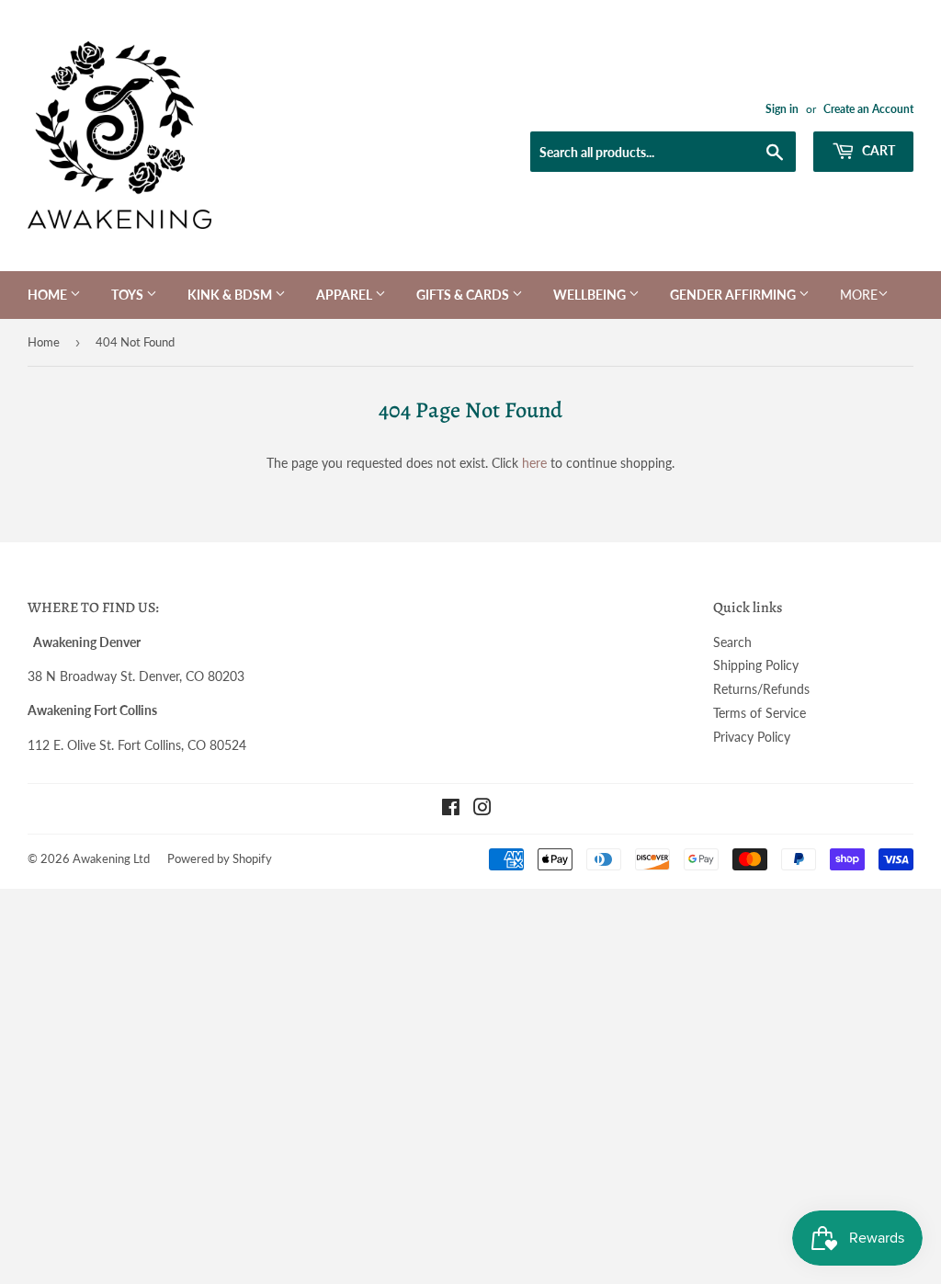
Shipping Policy (756, 665)
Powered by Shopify (219, 858)
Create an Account (868, 109)
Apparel (345, 294)
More (859, 294)
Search (732, 642)
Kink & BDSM (231, 294)
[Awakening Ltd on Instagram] (482, 809)
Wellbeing (591, 294)
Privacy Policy (751, 736)
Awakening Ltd (111, 858)
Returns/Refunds (761, 689)
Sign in (782, 109)
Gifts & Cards (464, 294)
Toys (128, 294)
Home (49, 294)
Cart (877, 150)
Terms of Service (759, 713)
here (534, 463)
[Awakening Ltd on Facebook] (450, 809)
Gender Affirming (734, 294)
